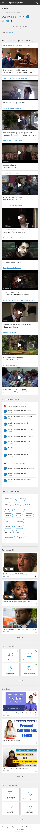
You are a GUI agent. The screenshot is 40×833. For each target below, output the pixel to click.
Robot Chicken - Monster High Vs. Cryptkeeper (16, 45)
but (4, 165)
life (15, 167)
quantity (8, 526)
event (5, 232)
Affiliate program (5, 827)
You (4, 197)
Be (5, 327)
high (20, 70)
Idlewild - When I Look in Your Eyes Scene (16, 602)
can (9, 232)
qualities (11, 32)
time (12, 200)
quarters (21, 538)
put (12, 70)
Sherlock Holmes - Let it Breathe (12, 205)
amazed (14, 389)
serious (9, 327)
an (19, 230)
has (14, 325)
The (4, 133)
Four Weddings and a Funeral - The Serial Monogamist (18, 300)
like (18, 262)
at (18, 389)
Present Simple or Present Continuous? (15, 768)
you (9, 389)
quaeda (27, 504)
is (18, 102)
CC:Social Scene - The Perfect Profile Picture (15, 78)
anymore (32, 135)
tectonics (28, 72)
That (4, 70)
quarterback (9, 538)
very (18, 325)
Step (6, 102)
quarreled (8, 532)
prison (23, 392)
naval (23, 325)
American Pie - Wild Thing (10, 173)
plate (23, 72)
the (10, 72)
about (8, 135)
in (7, 72)
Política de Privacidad (26, 827)
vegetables (13, 392)
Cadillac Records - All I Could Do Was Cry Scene (18, 574)
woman (26, 295)
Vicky (20, 200)
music (10, 325)
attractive (10, 295)
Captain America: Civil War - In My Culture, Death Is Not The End (20, 629)
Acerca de (36, 827)
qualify (18, 515)
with (16, 200)
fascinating (11, 230)
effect (13, 232)
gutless (26, 133)
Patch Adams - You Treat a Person (13, 140)
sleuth (19, 292)
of (20, 135)
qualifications (18, 510)
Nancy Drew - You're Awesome (12, 268)
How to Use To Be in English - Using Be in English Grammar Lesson (20, 713)
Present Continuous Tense (11, 740)
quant (7, 521)
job (20, 102)
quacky (17, 504)
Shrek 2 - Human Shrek (10, 332)
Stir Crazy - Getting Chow (10, 365)
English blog (15, 827)
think (6, 292)
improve (14, 165)
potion (20, 357)
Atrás (6, 8)
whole (8, 133)
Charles (15, 327)
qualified (8, 515)
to (10, 165)
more (16, 70)
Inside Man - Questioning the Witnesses (14, 237)
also (7, 165)
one (9, 102)
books (26, 135)
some (10, 357)
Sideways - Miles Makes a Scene (12, 108)
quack (7, 504)
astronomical (25, 230)
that (16, 230)
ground (14, 72)
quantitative (19, 521)
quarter (19, 532)
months (19, 197)
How (4, 230)
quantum (19, 526)
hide (8, 262)
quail (7, 510)
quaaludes (20, 499)
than (19, 72)
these (7, 392)
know (8, 197)
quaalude (8, 499)
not (4, 135)
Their (6, 325)
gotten (21, 133)
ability (13, 292)
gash (5, 72)
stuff (15, 359)
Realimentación (20, 829)
